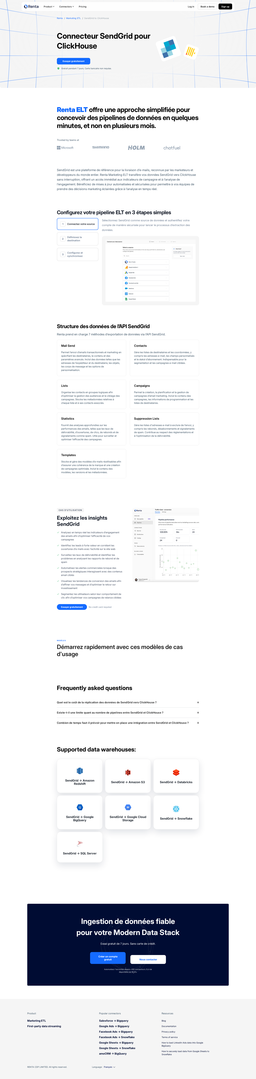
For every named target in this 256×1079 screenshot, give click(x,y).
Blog (164, 1020)
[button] (128, 702)
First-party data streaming (44, 1026)
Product (48, 6)
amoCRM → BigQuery (113, 1053)
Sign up (225, 6)
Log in (191, 6)
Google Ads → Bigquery (114, 1026)
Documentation (169, 1026)
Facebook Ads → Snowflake (117, 1037)
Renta (60, 18)
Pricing (82, 6)
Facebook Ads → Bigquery (116, 1031)
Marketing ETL (73, 18)
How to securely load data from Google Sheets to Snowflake (185, 1053)
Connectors (65, 6)
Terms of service (170, 1037)
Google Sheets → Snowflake (117, 1048)
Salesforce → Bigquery (113, 1020)
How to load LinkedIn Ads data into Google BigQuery (182, 1044)
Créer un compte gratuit (107, 958)
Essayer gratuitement (73, 61)
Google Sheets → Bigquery (116, 1042)
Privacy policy (168, 1031)
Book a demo (208, 6)
